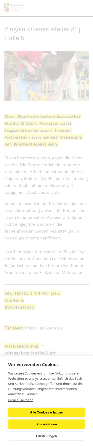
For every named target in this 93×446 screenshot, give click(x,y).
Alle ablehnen (46, 424)
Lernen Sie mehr (20, 400)
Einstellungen (46, 436)
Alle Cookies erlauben (46, 412)
